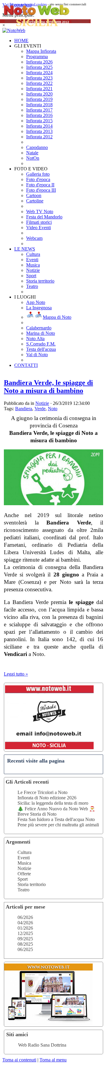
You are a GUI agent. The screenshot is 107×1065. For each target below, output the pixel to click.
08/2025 (25, 944)
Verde (39, 408)
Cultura (25, 852)
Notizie (24, 868)
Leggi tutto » (16, 673)
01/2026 (25, 928)
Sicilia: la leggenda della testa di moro (53, 803)
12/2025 (25, 933)
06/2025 (25, 949)
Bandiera (23, 408)
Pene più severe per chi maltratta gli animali (58, 824)
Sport (23, 879)
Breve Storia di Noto (37, 814)
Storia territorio (32, 884)
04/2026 (25, 922)
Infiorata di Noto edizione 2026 (47, 797)
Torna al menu (53, 1059)
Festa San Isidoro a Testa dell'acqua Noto (56, 819)
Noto (52, 408)
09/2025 (25, 938)
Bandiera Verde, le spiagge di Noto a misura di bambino (48, 386)
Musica (24, 863)
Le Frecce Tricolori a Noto (42, 792)
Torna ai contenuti (19, 1059)
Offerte (24, 873)
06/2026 (25, 917)
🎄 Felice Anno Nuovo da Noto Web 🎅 (56, 808)
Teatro (23, 889)
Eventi (24, 857)
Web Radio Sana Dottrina (42, 1044)
